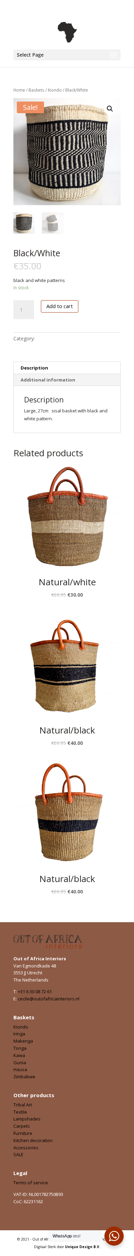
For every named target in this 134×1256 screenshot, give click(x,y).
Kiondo (55, 90)
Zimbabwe (24, 1076)
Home (19, 90)
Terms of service (30, 1182)
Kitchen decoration (33, 1140)
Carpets (21, 1126)
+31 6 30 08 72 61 (35, 991)
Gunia (19, 1062)
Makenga (23, 1041)
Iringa (19, 1034)
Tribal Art (22, 1105)
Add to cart (59, 306)
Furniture (22, 1133)
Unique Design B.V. (82, 1246)
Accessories (25, 1148)
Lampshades (27, 1119)
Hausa (20, 1069)
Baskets (36, 90)
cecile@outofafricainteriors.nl (48, 999)
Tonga (19, 1048)
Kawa (19, 1055)
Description (34, 368)
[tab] (67, 368)
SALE (18, 1154)
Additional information (48, 380)
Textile (20, 1112)
